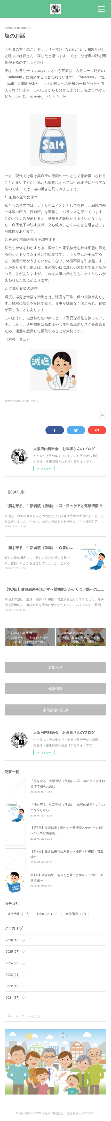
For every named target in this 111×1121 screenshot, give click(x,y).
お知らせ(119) (31, 400)
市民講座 (76, 913)
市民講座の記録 (55, 709)
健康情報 (55, 688)
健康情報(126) (13, 400)
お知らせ (55, 667)
